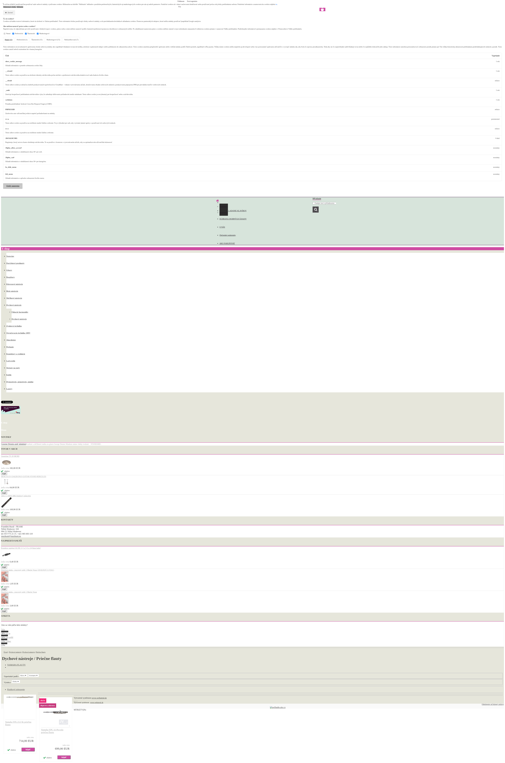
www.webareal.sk (99, 698)
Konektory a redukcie (15, 354)
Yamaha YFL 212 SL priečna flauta (18, 723)
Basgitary (10, 277)
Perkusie (10, 347)
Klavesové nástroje (14, 284)
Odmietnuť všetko (9, 7)
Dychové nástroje (13, 305)
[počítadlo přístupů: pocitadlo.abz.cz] (278, 707)
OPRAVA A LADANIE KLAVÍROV (233, 211)
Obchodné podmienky (227, 235)
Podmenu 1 (223, 207)
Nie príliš (9, 637)
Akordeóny (11, 340)
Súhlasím (20, 7)
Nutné (8, 33)
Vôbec (8, 641)
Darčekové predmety (15, 263)
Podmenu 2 (223, 213)
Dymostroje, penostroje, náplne (19, 382)
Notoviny (10, 256)
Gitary (9, 270)
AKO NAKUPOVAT (227, 243)
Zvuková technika (14, 326)
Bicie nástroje (12, 291)
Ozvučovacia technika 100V (18, 333)
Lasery (9, 389)
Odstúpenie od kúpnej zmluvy (493, 704)
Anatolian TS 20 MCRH (10, 456)
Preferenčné (19, 33)
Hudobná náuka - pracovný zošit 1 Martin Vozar (19, 592)
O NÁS (222, 227)
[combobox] (23, 675)
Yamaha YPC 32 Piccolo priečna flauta (52, 731)
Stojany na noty (13, 368)
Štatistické (31, 33)
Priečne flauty (41, 652)
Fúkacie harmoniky (20, 312)
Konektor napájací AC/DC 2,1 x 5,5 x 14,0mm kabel (21, 548)
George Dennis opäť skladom (13, 444)
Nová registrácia (192, 1)
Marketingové (44, 33)
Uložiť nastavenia (12, 186)
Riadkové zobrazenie (16, 689)
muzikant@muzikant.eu (11, 536)
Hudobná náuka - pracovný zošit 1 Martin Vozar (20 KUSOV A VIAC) (27, 570)
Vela (3, 629)
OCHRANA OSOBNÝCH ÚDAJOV (233, 219)
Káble (8, 375)
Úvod (6, 652)
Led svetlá (10, 361)
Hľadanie (317, 199)
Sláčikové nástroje (14, 298)
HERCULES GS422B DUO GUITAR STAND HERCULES (23, 477)
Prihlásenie (181, 1)
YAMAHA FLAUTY (16, 665)
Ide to (8, 633)
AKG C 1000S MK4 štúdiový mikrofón (16, 496)
